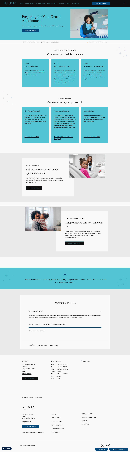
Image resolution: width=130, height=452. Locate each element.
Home (21, 3)
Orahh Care (86, 424)
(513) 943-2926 (54, 42)
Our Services (29, 3)
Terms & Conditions (89, 417)
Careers (85, 420)
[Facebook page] (102, 445)
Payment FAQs (53, 345)
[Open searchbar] (124, 3)
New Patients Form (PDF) (32, 137)
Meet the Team (40, 3)
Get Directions (29, 378)
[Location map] (94, 374)
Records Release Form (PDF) (92, 137)
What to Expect (52, 3)
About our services (74, 243)
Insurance (75, 3)
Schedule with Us (101, 3)
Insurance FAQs (42, 345)
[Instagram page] (108, 445)
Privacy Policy (87, 414)
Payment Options (64, 3)
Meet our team (34, 188)
